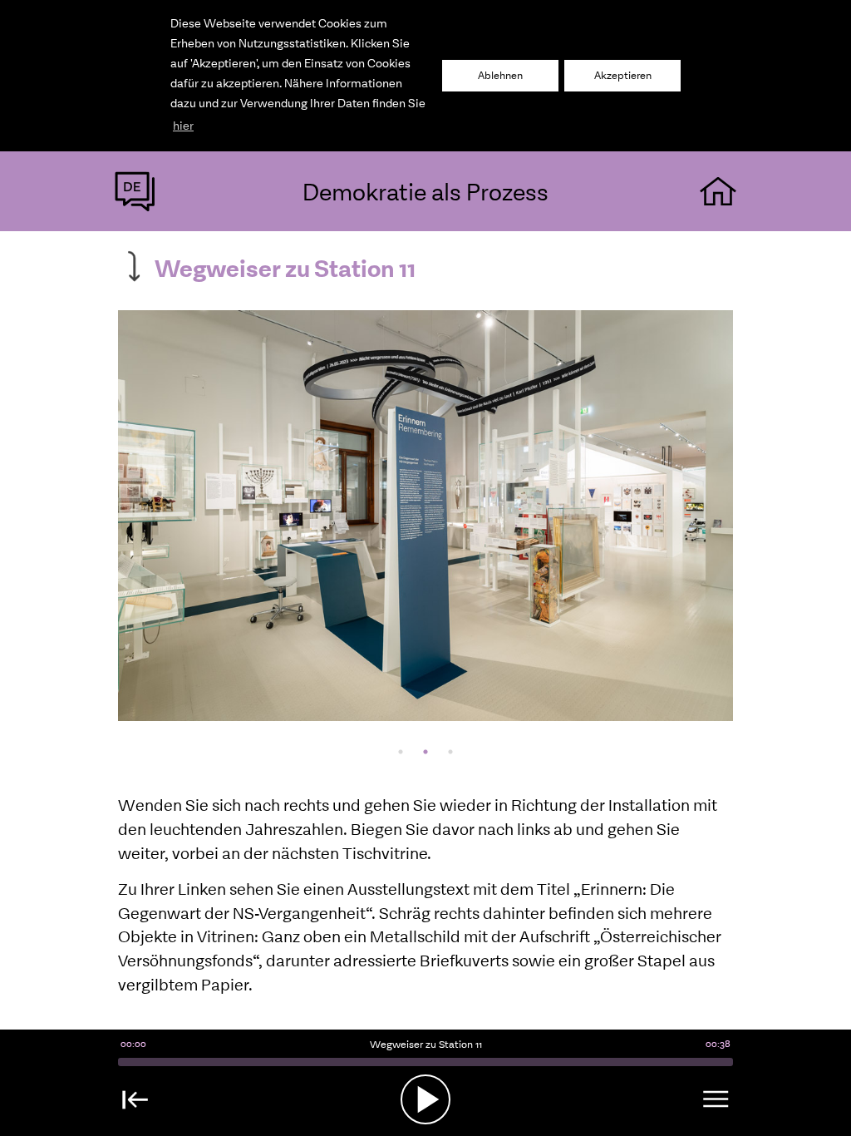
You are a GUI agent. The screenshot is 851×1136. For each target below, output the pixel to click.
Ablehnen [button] (500, 75)
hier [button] (183, 125)
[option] (425, 515)
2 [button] (425, 751)
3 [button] (450, 751)
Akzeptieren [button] (623, 75)
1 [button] (400, 751)
